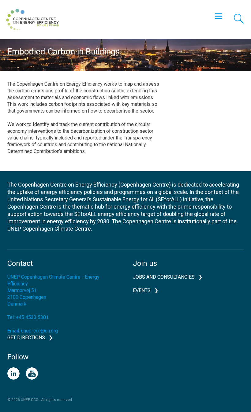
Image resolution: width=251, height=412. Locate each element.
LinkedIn (13, 373)
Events (142, 290)
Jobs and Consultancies (164, 277)
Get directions (26, 337)
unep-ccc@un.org (39, 331)
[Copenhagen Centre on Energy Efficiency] (32, 19)
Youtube (32, 373)
